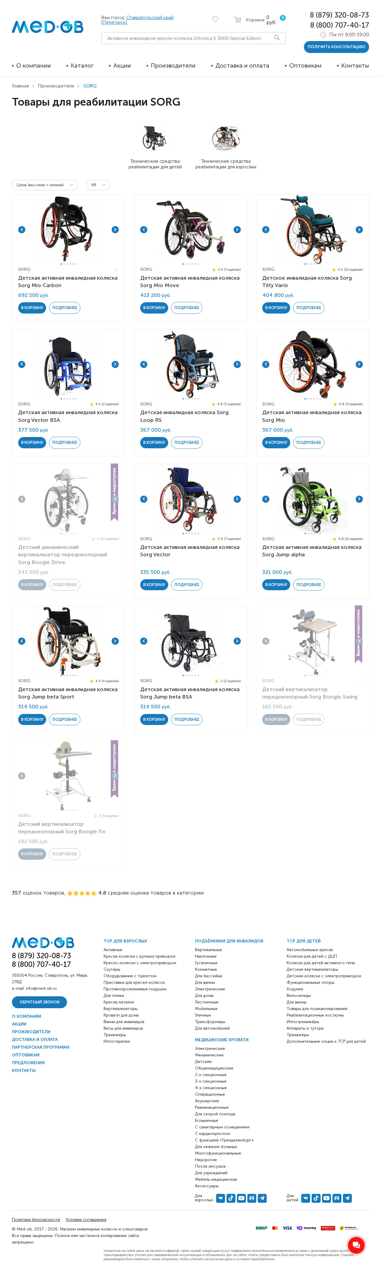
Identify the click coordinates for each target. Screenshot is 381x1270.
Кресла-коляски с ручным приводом (139, 956)
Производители (173, 65)
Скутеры (112, 969)
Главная (20, 86)
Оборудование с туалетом (130, 975)
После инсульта (210, 1166)
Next (115, 229)
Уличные (203, 1015)
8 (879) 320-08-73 (339, 15)
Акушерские (207, 1100)
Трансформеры (210, 1021)
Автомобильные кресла (310, 949)
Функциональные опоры (310, 982)
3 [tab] (67, 264)
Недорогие (206, 1159)
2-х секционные (211, 1074)
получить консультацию (336, 47)
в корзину (32, 308)
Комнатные (206, 969)
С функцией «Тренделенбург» (224, 1140)
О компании (33, 65)
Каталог (82, 65)
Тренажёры (115, 1034)
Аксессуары (206, 1185)
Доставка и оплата (242, 65)
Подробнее (64, 308)
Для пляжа (114, 995)
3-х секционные (211, 1081)
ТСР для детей (304, 941)
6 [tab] (76, 264)
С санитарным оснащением (222, 1127)
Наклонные (206, 956)
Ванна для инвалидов (124, 1021)
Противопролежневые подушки (135, 989)
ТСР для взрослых (125, 941)
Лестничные (206, 1002)
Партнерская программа (41, 1047)
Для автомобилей (212, 1028)
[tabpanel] (68, 230)
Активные (113, 949)
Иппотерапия (117, 1041)
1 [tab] (61, 264)
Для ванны (205, 982)
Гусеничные (206, 962)
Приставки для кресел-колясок (134, 982)
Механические (209, 1055)
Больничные (206, 1120)
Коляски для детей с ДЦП (312, 956)
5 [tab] (73, 264)
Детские (203, 1061)
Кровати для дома (121, 1015)
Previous (21, 229)
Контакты (355, 65)
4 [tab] (70, 264)
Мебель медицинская (216, 1179)
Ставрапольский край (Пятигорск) (137, 20)
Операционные (210, 1094)
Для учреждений (211, 1172)
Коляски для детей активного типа (321, 962)
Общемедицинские (214, 1068)
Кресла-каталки (119, 1002)
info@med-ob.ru (41, 988)
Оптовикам (305, 65)
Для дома (204, 995)
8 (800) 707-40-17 (339, 25)
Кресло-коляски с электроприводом (140, 962)
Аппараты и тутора (305, 1028)
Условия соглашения (86, 1219)
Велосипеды (299, 995)
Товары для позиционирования (317, 1008)
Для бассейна (208, 975)
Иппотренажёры (303, 1021)
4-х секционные (211, 1087)
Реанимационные (212, 1107)
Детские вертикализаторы (312, 969)
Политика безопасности (36, 1219)
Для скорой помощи (215, 1113)
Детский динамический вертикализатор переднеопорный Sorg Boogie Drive (62, 554)
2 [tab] (64, 264)
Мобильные (206, 1008)
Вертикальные (208, 949)
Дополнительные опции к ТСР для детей (326, 1041)
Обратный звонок (40, 1002)
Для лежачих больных (216, 1146)
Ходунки (295, 989)
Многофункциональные (218, 1153)
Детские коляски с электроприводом (324, 975)
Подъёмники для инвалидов (229, 941)
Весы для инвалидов (123, 1028)
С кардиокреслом (212, 1133)
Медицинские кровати (222, 1039)
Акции (122, 65)
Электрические (210, 989)
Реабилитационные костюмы (315, 1015)
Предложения (28, 1062)
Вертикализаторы (121, 1008)
